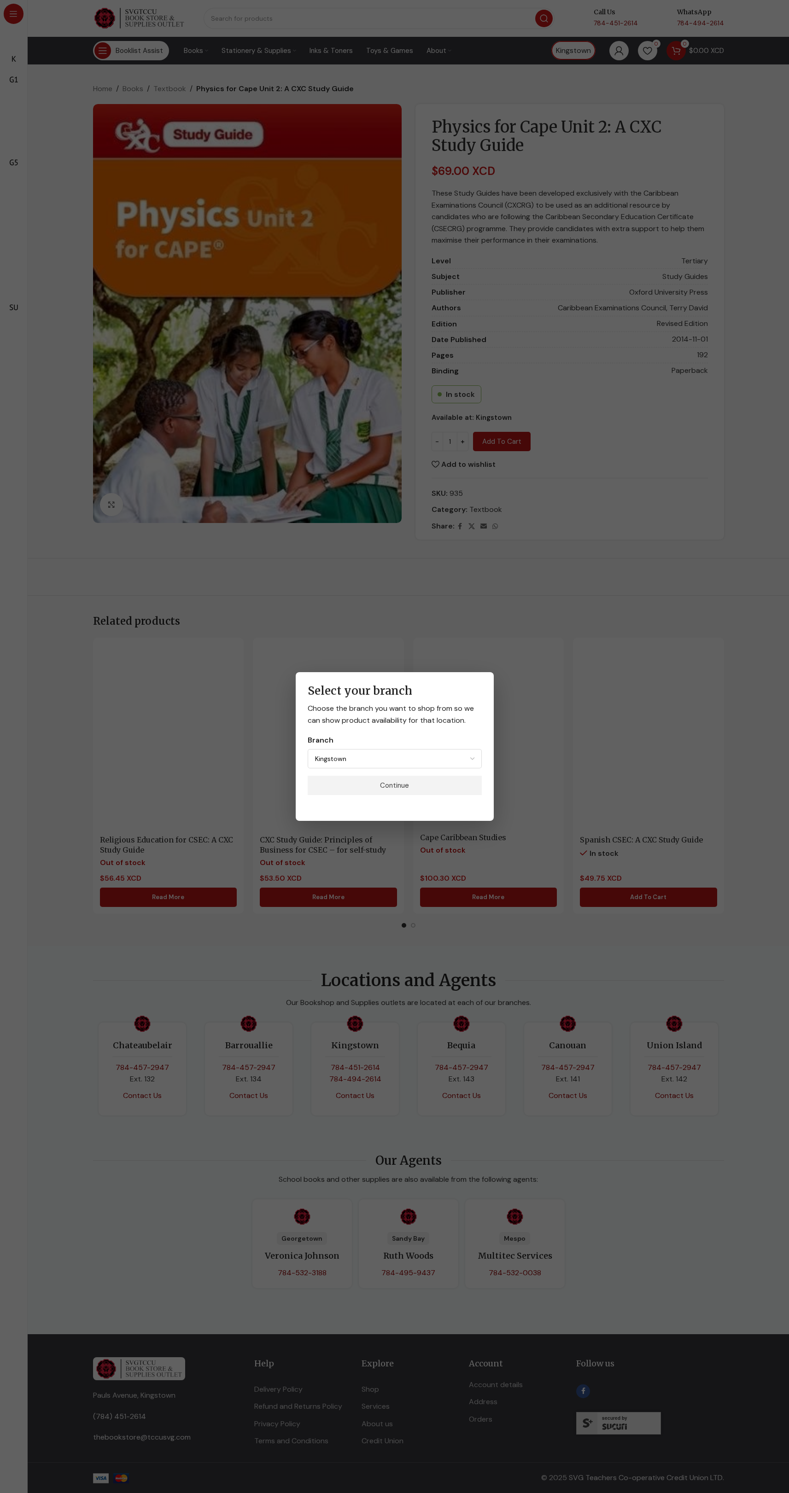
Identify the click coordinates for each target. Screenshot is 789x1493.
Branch (320, 740)
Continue (394, 785)
